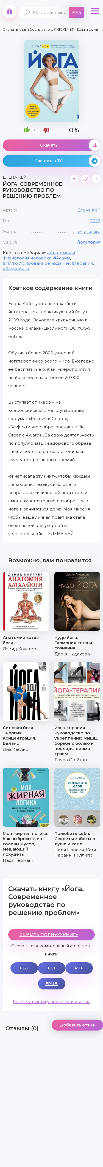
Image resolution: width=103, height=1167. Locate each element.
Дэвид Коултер (19, 648)
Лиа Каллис (15, 749)
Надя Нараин (69, 849)
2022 (95, 220)
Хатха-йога (17, 268)
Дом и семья (86, 231)
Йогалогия (88, 242)
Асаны (63, 258)
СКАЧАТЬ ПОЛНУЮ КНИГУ (49, 934)
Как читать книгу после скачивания (51, 1001)
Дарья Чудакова (72, 654)
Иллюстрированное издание (37, 263)
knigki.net (9, 11)
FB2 (24, 968)
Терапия (83, 263)
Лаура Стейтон (70, 759)
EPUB (51, 983)
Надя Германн (18, 860)
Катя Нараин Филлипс (75, 852)
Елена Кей (88, 210)
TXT (51, 968)
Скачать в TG (49, 160)
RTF (79, 968)
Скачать (49, 145)
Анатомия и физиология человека (39, 255)
